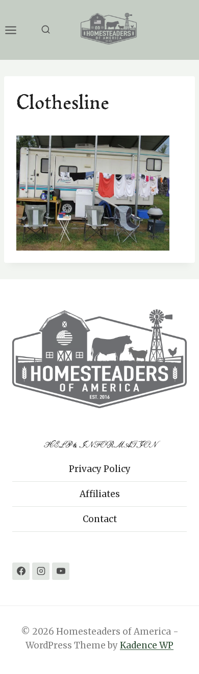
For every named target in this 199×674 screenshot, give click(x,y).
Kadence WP (146, 645)
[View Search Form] (46, 30)
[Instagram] (40, 571)
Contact (100, 519)
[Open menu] (16, 29)
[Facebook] (21, 571)
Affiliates (100, 494)
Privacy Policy (100, 469)
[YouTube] (60, 571)
